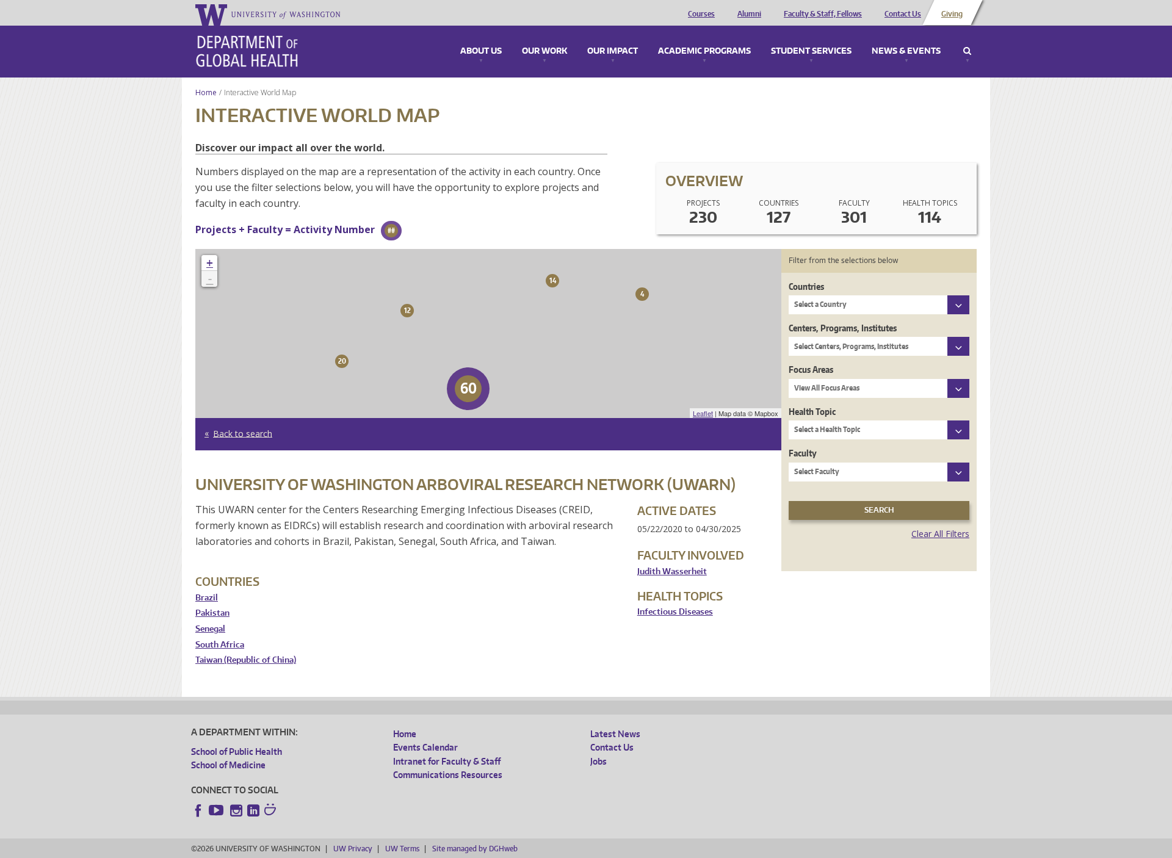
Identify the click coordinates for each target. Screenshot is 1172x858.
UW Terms (402, 848)
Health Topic (812, 411)
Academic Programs (704, 51)
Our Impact (612, 51)
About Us (481, 51)
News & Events (906, 51)
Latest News (615, 734)
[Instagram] (236, 810)
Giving (952, 14)
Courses (701, 14)
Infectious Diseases (675, 611)
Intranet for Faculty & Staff (447, 761)
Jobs (598, 761)
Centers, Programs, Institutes (843, 328)
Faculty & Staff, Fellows (823, 14)
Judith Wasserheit (672, 571)
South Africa (219, 644)
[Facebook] (198, 810)
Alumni (749, 14)
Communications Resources (447, 775)
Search (967, 51)
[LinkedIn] (253, 810)
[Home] (246, 51)
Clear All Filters (940, 533)
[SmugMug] (271, 811)
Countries (806, 286)
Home (206, 92)
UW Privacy (352, 848)
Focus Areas (811, 369)
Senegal (210, 628)
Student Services (811, 51)
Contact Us (902, 14)
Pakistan (212, 613)
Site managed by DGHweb (475, 848)
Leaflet (703, 413)
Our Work (544, 51)
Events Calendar (425, 747)
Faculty (803, 453)
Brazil (206, 597)
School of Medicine (228, 765)
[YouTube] (217, 810)
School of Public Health (236, 751)
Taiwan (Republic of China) (245, 660)
